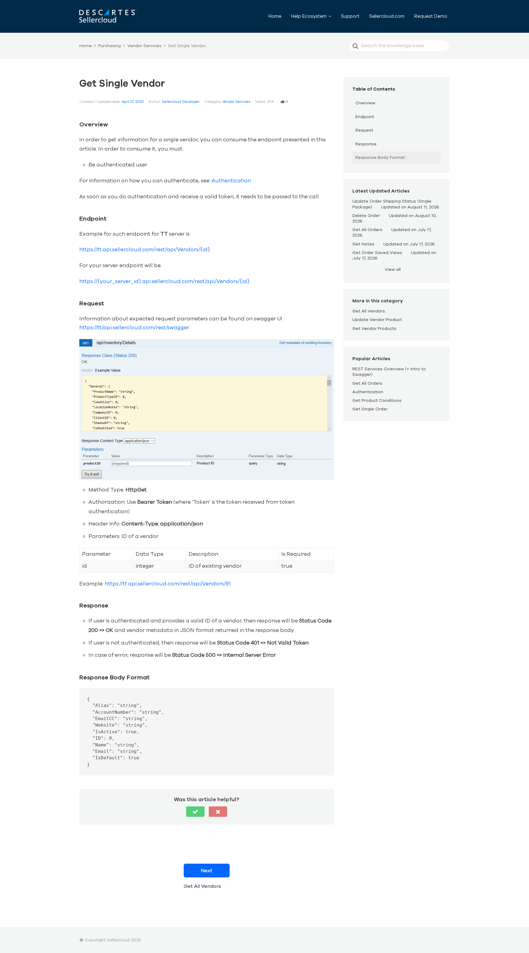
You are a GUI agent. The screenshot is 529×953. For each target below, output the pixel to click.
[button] (195, 811)
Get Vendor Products (374, 328)
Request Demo (430, 16)
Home (274, 16)
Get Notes (363, 244)
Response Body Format (380, 157)
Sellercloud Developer (181, 101)
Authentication (231, 180)
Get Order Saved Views (377, 253)
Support (350, 16)
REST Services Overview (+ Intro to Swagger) (389, 371)
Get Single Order (370, 409)
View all (393, 269)
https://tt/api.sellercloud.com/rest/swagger (134, 327)
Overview (365, 103)
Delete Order (366, 216)
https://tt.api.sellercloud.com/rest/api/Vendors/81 (168, 583)
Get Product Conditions (377, 400)
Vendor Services (236, 101)
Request (364, 130)
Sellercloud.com (386, 16)
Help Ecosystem (309, 16)
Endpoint (364, 117)
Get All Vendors (368, 311)
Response (366, 144)
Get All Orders (367, 230)
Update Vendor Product (377, 320)
